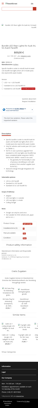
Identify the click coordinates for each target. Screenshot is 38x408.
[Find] (34, 9)
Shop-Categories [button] (9, 352)
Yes (24, 233)
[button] (24, 4)
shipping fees (20, 396)
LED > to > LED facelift (12, 82)
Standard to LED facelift (19, 89)
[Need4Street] (11, 3)
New (24, 238)
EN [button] (32, 4)
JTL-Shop (27, 401)
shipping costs (26, 56)
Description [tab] (6, 134)
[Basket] (28, 4)
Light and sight (27, 224)
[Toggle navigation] (3, 1)
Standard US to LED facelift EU (14, 86)
